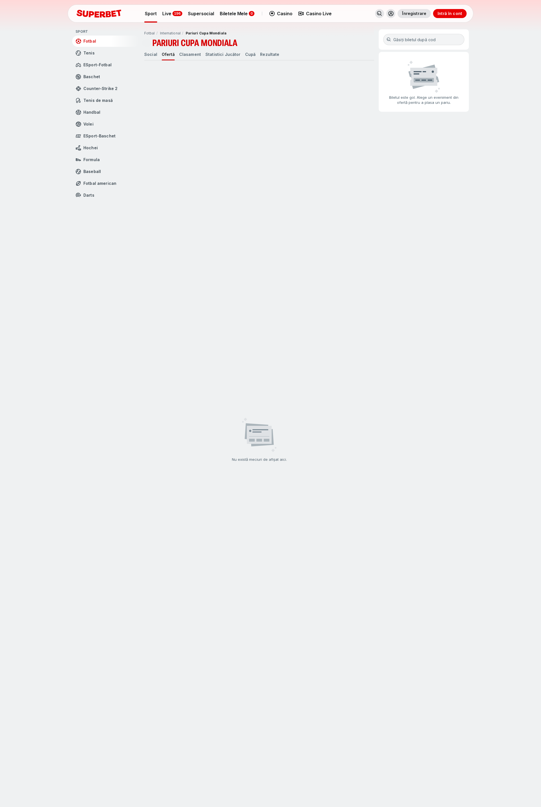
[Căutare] (379, 13)
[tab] (150, 54)
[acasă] (98, 13)
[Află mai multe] (390, 13)
